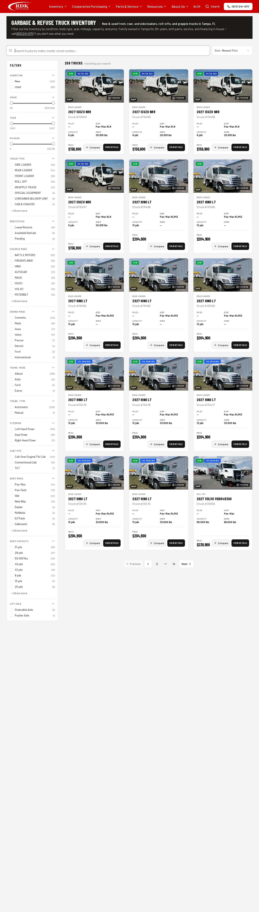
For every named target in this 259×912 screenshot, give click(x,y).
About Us (178, 6)
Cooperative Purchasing (89, 6)
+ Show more (19, 210)
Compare (95, 147)
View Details (112, 147)
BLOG (197, 6)
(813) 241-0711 (24, 33)
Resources (155, 6)
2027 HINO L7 (141, 202)
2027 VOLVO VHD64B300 (214, 499)
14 (174, 563)
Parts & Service (127, 6)
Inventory (56, 6)
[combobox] (108, 50)
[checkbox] (11, 81)
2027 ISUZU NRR (79, 112)
